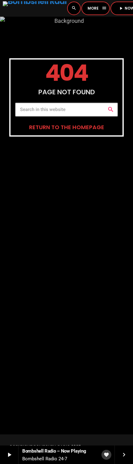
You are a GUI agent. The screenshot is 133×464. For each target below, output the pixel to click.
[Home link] (34, 8)
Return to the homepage (66, 127)
